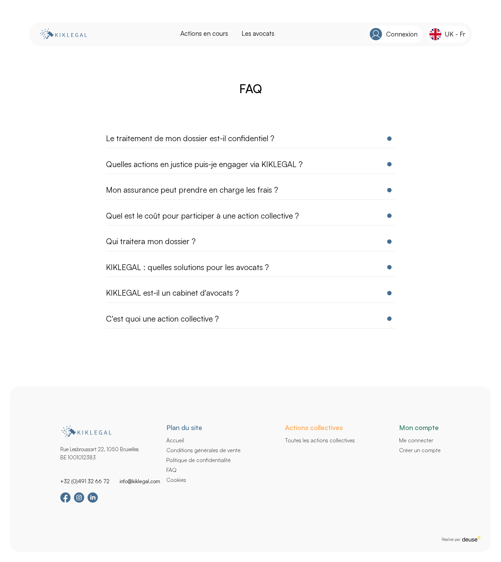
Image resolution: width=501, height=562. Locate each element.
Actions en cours (204, 33)
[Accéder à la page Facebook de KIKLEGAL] (65, 501)
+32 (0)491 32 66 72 (84, 481)
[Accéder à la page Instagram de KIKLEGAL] (79, 501)
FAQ (171, 470)
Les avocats (258, 33)
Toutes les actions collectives (320, 440)
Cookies (176, 479)
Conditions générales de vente (203, 450)
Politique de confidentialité (198, 460)
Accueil (175, 440)
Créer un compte (420, 450)
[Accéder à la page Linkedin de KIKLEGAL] (93, 501)
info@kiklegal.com (140, 481)
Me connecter (416, 440)
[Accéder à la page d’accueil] (63, 34)
